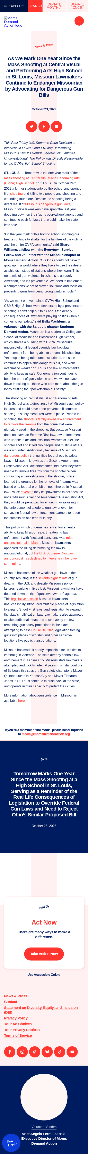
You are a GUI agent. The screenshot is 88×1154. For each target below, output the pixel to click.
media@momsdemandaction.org (46, 734)
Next (43, 759)
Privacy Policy (15, 1018)
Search (35, 6)
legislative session (24, 599)
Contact (10, 1002)
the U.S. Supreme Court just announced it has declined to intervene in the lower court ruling (41, 558)
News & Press (44, 45)
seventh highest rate (53, 578)
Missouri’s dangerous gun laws (47, 204)
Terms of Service (18, 1035)
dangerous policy (16, 455)
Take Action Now (44, 954)
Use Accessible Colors (44, 974)
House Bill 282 (42, 630)
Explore (16, 6)
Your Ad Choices (18, 1024)
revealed (27, 492)
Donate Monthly (54, 6)
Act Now (44, 922)
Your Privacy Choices (21, 1030)
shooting (16, 193)
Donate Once (77, 6)
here (21, 700)
